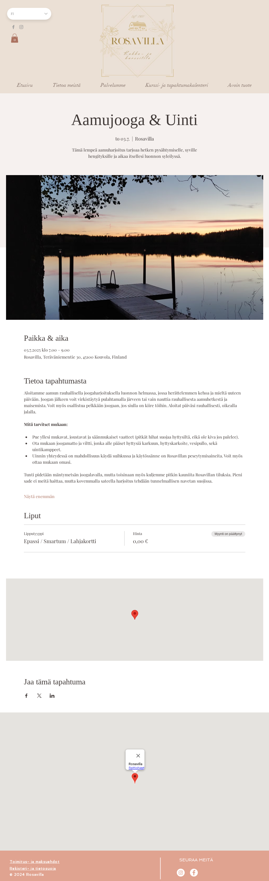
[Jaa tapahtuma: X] (39, 696)
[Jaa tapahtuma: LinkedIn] (52, 696)
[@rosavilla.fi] (181, 873)
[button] (14, 38)
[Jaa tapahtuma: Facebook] (26, 696)
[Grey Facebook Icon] (13, 27)
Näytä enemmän (39, 496)
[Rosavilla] (194, 873)
